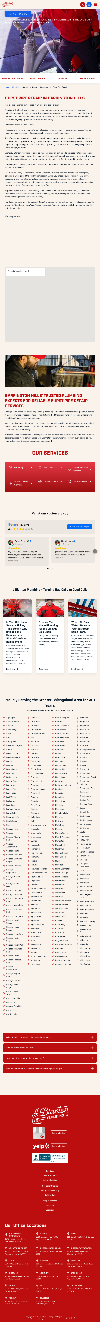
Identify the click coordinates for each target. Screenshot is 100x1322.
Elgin (33, 737)
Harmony (35, 857)
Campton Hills (12, 817)
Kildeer (34, 952)
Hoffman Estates (38, 888)
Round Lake (85, 773)
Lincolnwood (61, 773)
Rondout (83, 757)
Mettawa (59, 821)
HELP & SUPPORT (87, 78)
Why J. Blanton (50, 1175)
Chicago (9, 833)
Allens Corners (12, 721)
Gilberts (34, 801)
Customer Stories (50, 1186)
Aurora (9, 749)
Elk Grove (35, 741)
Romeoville (85, 753)
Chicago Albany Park (13, 838)
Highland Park (37, 877)
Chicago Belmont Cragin (14, 860)
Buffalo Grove (12, 793)
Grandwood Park (38, 825)
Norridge (59, 865)
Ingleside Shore (38, 924)
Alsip (8, 733)
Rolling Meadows (87, 749)
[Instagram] (69, 1318)
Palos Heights (61, 924)
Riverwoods (85, 741)
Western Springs (87, 909)
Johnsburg (35, 936)
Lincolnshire (60, 769)
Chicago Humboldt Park (14, 900)
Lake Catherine (62, 725)
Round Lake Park (87, 788)
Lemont (58, 753)
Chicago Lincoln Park (50, 1248)
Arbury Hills (11, 741)
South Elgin (85, 816)
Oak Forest (60, 892)
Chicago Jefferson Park (14, 911)
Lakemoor (59, 749)
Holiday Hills (36, 892)
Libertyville (60, 757)
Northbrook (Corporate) (14, 1234)
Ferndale (35, 757)
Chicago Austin (12, 851)
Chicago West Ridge (12, 986)
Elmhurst (35, 745)
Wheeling (84, 917)
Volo (82, 870)
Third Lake (84, 836)
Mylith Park (60, 845)
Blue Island (11, 773)
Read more (10, 669)
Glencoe (34, 809)
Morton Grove (61, 833)
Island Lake (36, 932)
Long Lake (60, 797)
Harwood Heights (39, 869)
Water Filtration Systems (80, 469)
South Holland (86, 820)
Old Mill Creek (61, 908)
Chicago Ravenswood (12, 968)
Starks (82, 832)
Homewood (36, 900)
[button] (89, 4)
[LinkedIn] (66, 1318)
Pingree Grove (61, 940)
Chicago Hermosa (14, 894)
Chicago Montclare (14, 934)
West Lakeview (87, 901)
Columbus (10, 1002)
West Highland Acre (86, 896)
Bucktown (10, 785)
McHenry (59, 817)
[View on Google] (10, 542)
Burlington (10, 801)
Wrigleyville (85, 960)
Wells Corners (86, 890)
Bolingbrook (11, 777)
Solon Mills (84, 812)
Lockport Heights (63, 785)
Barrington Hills (13, 757)
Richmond (84, 717)
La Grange (35, 964)
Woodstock (85, 956)
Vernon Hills (85, 855)
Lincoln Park (60, 765)
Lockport (59, 781)
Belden (9, 765)
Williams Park (86, 925)
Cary (8, 825)
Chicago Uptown (13, 980)
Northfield (59, 884)
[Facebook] (71, 1318)
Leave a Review (58, 1133)
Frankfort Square (38, 789)
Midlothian (59, 825)
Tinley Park (84, 840)
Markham (59, 805)
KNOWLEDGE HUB (37, 78)
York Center (85, 964)
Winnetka (84, 944)
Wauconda (84, 878)
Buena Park (11, 789)
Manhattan (60, 801)
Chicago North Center (12, 939)
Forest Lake (36, 765)
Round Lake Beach (88, 777)
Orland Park (60, 916)
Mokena (58, 829)
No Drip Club (50, 1195)
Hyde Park (35, 908)
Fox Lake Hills (37, 781)
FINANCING (62, 78)
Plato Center (61, 952)
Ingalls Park (36, 916)
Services (50, 1171)
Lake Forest (60, 729)
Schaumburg (85, 796)
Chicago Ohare (12, 955)
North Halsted (61, 877)
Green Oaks (36, 833)
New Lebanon (61, 853)
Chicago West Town (12, 993)
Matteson (59, 809)
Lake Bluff (59, 721)
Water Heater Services (21, 483)
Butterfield (11, 813)
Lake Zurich (60, 745)
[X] (74, 1318)
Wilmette (84, 940)
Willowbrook (85, 936)
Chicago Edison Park (13, 878)
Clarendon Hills (13, 998)
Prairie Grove (61, 956)
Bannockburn (12, 753)
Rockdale (84, 745)
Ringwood (84, 725)
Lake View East (62, 737)
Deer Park (35, 721)
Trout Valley (85, 848)
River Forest (85, 729)
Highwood (35, 880)
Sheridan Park (86, 804)
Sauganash (84, 792)
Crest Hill (10, 1010)
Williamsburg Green (85, 931)
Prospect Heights (63, 964)
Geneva (34, 797)
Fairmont (35, 753)
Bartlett (9, 761)
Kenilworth (35, 948)
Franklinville (36, 793)
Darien (34, 717)
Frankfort (35, 785)
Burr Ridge (11, 805)
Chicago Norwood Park (14, 950)
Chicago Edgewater (11, 871)
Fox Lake (35, 777)
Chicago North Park (14, 945)
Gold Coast (36, 817)
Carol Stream (12, 821)
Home (7, 87)
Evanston (35, 749)
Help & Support (50, 1200)
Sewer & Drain (51, 481)
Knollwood (35, 960)
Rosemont (84, 769)
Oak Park (59, 896)
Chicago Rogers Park (13, 975)
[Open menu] (95, 4)
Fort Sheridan (37, 773)
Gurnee (34, 841)
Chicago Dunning (13, 865)
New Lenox (60, 857)
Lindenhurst (60, 777)
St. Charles (84, 828)
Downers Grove (38, 733)
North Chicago (61, 872)
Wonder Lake (86, 948)
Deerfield (35, 725)
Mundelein (59, 841)
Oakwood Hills (61, 904)
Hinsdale (35, 884)
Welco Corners (86, 886)
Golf (33, 821)
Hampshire (35, 849)
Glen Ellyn (35, 805)
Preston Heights (62, 960)
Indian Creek (36, 912)
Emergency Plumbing (50, 1190)
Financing (50, 1205)
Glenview (35, 813)
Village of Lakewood (84, 865)
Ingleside (35, 920)
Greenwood (36, 837)
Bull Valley (11, 797)
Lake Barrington (62, 717)
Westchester (85, 905)
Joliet (33, 940)
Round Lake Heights (85, 783)
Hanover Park (37, 853)
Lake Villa (59, 741)
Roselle (83, 765)
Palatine (59, 920)
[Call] (82, 4)
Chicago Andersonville (12, 845)
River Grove (85, 733)
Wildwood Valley (87, 921)
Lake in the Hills (62, 733)
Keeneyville (36, 944)
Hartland (35, 861)
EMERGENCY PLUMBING (12, 78)
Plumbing (16, 87)
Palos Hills (60, 928)
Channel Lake (12, 829)
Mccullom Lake (61, 813)
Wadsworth (85, 874)
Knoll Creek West (38, 956)
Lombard (59, 789)
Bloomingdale (12, 769)
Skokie (82, 808)
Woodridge (85, 952)
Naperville (59, 849)
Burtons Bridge (13, 809)
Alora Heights (12, 729)
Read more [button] (13, 560)
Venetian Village (87, 852)
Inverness (35, 928)
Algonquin (10, 717)
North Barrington (62, 869)
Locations (50, 1210)
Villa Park (84, 860)
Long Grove (60, 793)
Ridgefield (84, 721)
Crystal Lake (11, 1014)
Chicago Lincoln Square (13, 921)
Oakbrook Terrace (63, 900)
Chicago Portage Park (13, 961)
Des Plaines (36, 729)
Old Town (59, 912)
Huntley (34, 904)
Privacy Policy (38, 1319)
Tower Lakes (85, 844)
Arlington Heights (14, 745)
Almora (9, 725)
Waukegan (84, 882)
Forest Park (36, 769)
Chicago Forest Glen (13, 885)
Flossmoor (35, 761)
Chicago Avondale (14, 854)
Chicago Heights (13, 890)
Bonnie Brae (11, 781)
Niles (57, 861)
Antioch (9, 737)
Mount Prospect (62, 837)
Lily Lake (59, 761)
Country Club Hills (14, 1006)
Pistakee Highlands (63, 944)
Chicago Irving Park (14, 905)
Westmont (84, 913)
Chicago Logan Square (12, 928)
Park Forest (60, 932)
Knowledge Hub (50, 1180)
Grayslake (35, 829)
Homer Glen (36, 896)
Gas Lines (48, 467)
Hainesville (35, 845)
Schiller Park (85, 800)
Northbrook (60, 880)
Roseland (84, 761)
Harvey (34, 865)
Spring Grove (85, 824)
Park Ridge (60, 936)
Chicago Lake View (14, 916)
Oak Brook (59, 888)
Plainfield (59, 948)
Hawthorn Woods (39, 872)
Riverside (84, 737)
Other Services (80, 481)
